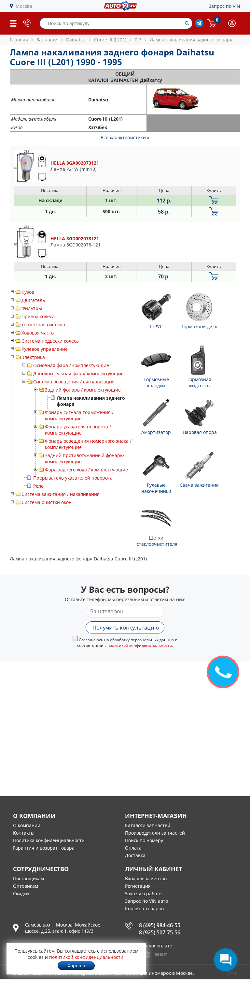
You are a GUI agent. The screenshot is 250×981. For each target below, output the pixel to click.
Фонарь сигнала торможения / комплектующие (79, 415)
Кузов (27, 292)
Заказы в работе (143, 893)
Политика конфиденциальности (49, 840)
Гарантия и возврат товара (44, 848)
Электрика (33, 357)
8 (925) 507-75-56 (159, 932)
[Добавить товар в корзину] (213, 200)
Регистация (138, 886)
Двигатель (33, 300)
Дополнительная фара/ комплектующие (78, 373)
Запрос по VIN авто (146, 901)
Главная (19, 40)
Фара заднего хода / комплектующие (86, 470)
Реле (38, 486)
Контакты (24, 833)
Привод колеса (38, 316)
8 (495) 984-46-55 (159, 925)
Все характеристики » (125, 137)
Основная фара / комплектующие (71, 365)
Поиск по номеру (144, 840)
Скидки (21, 893)
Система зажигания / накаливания (60, 494)
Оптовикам (25, 886)
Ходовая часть (37, 333)
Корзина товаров (144, 908)
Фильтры (31, 308)
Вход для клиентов (146, 878)
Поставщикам (28, 878)
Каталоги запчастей (147, 825)
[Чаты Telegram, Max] (225, 959)
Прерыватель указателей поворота (73, 478)
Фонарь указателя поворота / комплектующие (78, 430)
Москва (24, 6)
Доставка (135, 855)
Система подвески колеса (50, 341)
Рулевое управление (44, 349)
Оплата (133, 848)
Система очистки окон (46, 502)
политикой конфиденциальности (139, 645)
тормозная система (43, 324)
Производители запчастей (155, 833)
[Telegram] (199, 25)
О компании (26, 825)
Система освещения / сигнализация (74, 382)
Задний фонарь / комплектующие (83, 390)
